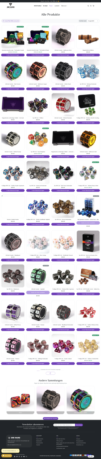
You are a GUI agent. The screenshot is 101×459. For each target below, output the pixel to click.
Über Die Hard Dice (60, 438)
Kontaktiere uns (79, 444)
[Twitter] (17, 456)
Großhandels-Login (60, 448)
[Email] (26, 456)
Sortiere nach (82, 21)
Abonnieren (79, 425)
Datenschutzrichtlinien (73, 428)
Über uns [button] (63, 5)
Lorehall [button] (57, 5)
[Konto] (91, 6)
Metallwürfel (39, 440)
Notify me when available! (88, 223)
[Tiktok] (21, 456)
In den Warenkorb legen (13, 55)
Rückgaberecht (79, 440)
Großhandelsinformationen (62, 446)
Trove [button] (50, 5)
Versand (78, 438)
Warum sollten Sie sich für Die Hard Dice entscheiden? (65, 443)
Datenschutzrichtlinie (81, 442)
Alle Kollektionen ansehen (50, 418)
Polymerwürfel (39, 442)
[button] (88, 6)
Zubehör (38, 444)
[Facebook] (14, 456)
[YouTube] (24, 456)
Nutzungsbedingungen (62, 428)
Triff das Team (59, 440)
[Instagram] (19, 456)
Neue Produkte (39, 438)
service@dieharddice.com (15, 444)
